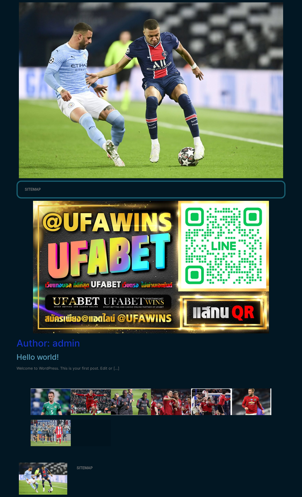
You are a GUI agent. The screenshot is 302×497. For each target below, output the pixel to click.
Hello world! (38, 357)
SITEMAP (33, 189)
